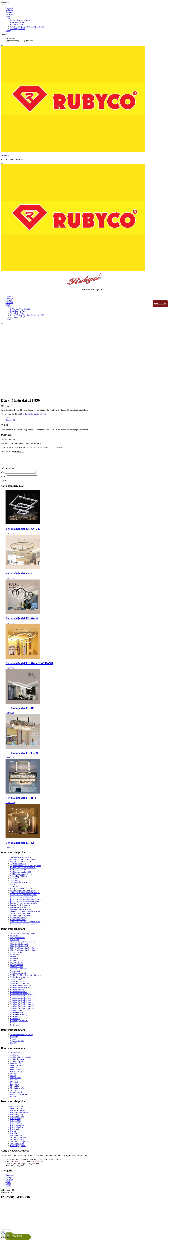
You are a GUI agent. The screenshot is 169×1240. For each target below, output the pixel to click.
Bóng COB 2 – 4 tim (17, 1065)
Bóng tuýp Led (15, 1069)
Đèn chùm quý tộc (17, 1117)
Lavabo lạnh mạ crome (18, 918)
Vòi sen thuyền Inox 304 (19, 882)
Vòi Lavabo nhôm (16, 979)
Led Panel (13, 1080)
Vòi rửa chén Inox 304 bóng (20, 985)
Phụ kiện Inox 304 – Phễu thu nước (23, 859)
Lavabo (13, 956)
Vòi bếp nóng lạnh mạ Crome (21, 874)
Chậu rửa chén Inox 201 (19, 944)
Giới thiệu (9, 10)
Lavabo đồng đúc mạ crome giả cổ (22, 891)
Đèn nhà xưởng (15, 1123)
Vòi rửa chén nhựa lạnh (18, 992)
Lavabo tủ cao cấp (16, 960)
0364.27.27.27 (160, 303)
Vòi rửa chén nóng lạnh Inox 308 (22, 1004)
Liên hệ (8, 31)
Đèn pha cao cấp (16, 1071)
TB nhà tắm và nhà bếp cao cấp (21, 1035)
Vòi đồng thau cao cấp (18, 973)
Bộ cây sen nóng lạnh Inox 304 (21, 897)
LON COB (14, 1082)
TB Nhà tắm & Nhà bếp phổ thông (23, 933)
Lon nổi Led (14, 1084)
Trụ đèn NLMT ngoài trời (19, 1142)
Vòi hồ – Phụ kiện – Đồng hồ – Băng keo (25, 975)
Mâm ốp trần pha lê (17, 1139)
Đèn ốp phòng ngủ (17, 1125)
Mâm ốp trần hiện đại (18, 1137)
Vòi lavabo (14, 1037)
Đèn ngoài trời (15, 1121)
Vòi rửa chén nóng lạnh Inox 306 (22, 1000)
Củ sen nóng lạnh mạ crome (20, 913)
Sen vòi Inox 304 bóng (18, 969)
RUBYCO (5, 155)
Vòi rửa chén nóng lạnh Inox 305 (22, 998)
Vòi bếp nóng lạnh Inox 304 (20, 872)
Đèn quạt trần (15, 1129)
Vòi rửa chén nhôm (17, 990)
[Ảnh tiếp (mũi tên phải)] (4, 1231)
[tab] (87, 418)
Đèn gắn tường (15, 1119)
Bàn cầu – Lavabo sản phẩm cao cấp (23, 903)
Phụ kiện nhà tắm (16, 965)
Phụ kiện (13, 1043)
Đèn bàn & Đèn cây (17, 1110)
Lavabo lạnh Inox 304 (18, 907)
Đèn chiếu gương (16, 1115)
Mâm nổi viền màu (17, 1088)
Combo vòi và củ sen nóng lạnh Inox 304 (25, 893)
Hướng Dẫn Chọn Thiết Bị (20, 20)
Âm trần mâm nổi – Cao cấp (20, 1057)
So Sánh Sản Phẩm (17, 24)
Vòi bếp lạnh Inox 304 (18, 870)
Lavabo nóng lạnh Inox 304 (20, 905)
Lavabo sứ (14, 958)
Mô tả (8, 418)
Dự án (8, 16)
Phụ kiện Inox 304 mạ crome (20, 862)
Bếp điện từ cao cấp (17, 938)
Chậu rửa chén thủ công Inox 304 (22, 950)
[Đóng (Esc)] (2, 1229)
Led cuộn (13, 1074)
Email (4, 477)
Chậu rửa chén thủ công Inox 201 (22, 948)
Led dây (13, 1076)
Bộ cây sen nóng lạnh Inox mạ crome (23, 895)
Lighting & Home (16, 1106)
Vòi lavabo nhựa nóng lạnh (20, 983)
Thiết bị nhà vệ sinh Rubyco (20, 857)
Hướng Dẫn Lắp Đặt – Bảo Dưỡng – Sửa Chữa (27, 27)
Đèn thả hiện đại (27, 414)
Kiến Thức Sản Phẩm (18, 22)
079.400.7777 (38, 1161)
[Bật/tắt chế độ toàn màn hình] (6, 1229)
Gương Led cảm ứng (17, 952)
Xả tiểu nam (14, 886)
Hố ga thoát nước (16, 954)
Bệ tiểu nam (14, 936)
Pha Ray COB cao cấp (18, 1094)
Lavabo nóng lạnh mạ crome (20, 916)
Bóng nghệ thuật (16, 1108)
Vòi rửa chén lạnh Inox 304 (20, 987)
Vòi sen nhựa (15, 880)
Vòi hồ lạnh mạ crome (18, 920)
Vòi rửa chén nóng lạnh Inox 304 (22, 996)
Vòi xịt (12, 884)
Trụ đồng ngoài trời (17, 1144)
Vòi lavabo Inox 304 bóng (19, 977)
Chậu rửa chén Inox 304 (19, 946)
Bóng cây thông (16, 1063)
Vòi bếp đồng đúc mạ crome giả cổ (23, 868)
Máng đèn (13, 1090)
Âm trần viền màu (16, 1061)
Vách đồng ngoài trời (18, 1146)
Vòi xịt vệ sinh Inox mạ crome (21, 889)
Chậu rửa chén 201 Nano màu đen (22, 942)
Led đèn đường (15, 1078)
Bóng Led (13, 1067)
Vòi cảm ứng (15, 971)
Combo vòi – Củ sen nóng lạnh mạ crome (25, 922)
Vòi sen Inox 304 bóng (18, 876)
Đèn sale (13, 1131)
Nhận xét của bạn (8, 468)
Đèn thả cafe (14, 1133)
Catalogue (9, 12)
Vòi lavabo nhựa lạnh (18, 981)
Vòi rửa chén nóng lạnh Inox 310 (22, 1008)
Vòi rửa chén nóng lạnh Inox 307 (22, 1002)
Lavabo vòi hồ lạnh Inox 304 (20, 909)
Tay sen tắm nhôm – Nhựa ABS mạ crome (25, 866)
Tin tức (8, 18)
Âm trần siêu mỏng (17, 1059)
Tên (3, 472)
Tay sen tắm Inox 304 (18, 864)
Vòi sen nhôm (15, 878)
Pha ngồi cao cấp (16, 1092)
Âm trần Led (14, 1055)
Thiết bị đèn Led (16, 1053)
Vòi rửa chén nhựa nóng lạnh (21, 994)
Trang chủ (9, 8)
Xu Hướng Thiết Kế (17, 29)
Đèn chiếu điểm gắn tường (19, 1112)
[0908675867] (9, 1237)
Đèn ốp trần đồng (16, 1127)
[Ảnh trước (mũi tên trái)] (2, 1231)
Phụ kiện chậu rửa (16, 963)
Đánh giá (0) (10, 420)
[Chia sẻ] (4, 1229)
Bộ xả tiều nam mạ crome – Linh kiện (24, 924)
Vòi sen (13, 1039)
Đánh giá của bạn (7, 451)
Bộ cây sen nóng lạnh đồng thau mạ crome (25, 899)
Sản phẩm (9, 14)
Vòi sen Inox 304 (16, 1012)
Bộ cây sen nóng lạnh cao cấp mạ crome (24, 901)
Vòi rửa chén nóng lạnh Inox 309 (22, 1006)
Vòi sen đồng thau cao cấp (19, 1010)
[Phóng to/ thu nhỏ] (9, 1229)
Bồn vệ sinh (14, 940)
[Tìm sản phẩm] (31, 1238)
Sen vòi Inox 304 (16, 967)
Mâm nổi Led (15, 1086)
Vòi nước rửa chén (17, 1041)
